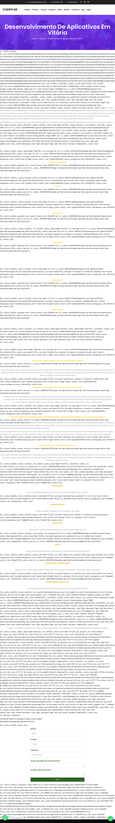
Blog (83, 10)
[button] (5, 817)
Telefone (34, 750)
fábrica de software (106, 122)
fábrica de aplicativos (18, 397)
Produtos (35, 10)
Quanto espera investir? (41, 770)
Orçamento (75, 10)
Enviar (57, 779)
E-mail (33, 739)
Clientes (67, 10)
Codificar (10, 9)
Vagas (88, 10)
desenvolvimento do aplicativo (53, 423)
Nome (33, 729)
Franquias (52, 10)
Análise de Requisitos (50, 511)
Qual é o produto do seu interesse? (45, 761)
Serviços (44, 10)
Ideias (59, 10)
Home (34, 38)
